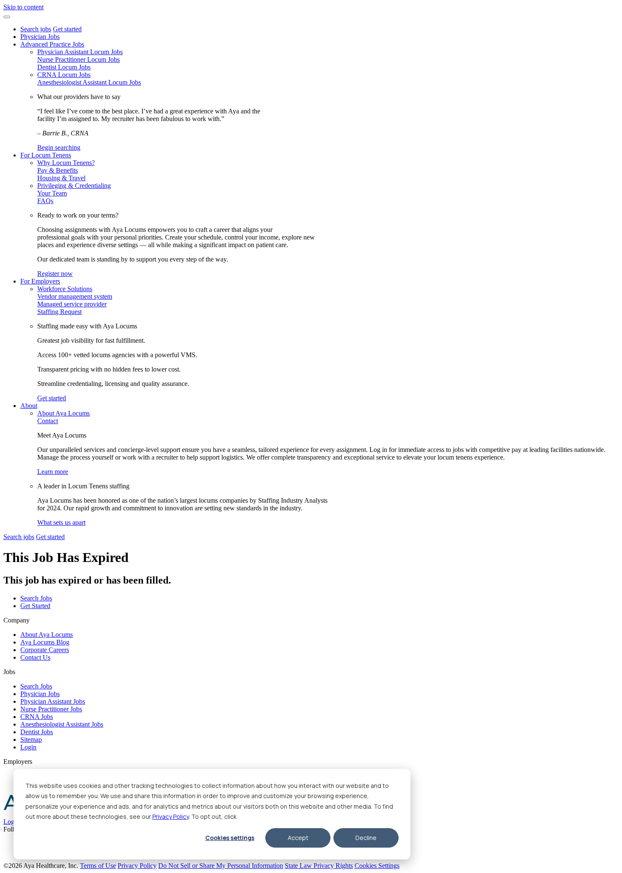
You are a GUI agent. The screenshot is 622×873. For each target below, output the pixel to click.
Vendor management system (74, 296)
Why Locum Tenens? (66, 162)
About (28, 405)
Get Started (35, 605)
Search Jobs (36, 598)
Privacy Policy (170, 816)
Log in (12, 821)
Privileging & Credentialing (74, 185)
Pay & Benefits (57, 170)
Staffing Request (59, 311)
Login (28, 747)
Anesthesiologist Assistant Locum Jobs (89, 82)
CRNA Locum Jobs (64, 74)
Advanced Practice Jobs (52, 44)
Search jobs (35, 29)
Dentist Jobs (36, 731)
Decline (366, 838)
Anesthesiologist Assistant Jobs (61, 724)
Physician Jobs (40, 36)
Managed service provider (72, 304)
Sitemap (31, 739)
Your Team (52, 193)
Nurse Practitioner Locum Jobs (78, 59)
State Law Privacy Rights (319, 865)
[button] (6, 17)
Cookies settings (229, 838)
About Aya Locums (63, 413)
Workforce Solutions (64, 288)
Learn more (52, 471)
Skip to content (23, 7)
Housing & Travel (61, 178)
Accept (298, 838)
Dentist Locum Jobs (64, 67)
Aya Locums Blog (44, 642)
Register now (55, 273)
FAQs (45, 200)
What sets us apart (61, 522)
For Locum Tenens (45, 155)
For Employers (40, 281)
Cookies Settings (377, 865)
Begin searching (58, 147)
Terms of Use (98, 865)
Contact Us (35, 657)
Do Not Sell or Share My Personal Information (220, 865)
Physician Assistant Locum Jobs (80, 51)
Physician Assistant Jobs (52, 701)
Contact (47, 420)
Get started (67, 29)
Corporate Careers (44, 649)
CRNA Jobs (36, 716)
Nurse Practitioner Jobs (51, 709)
